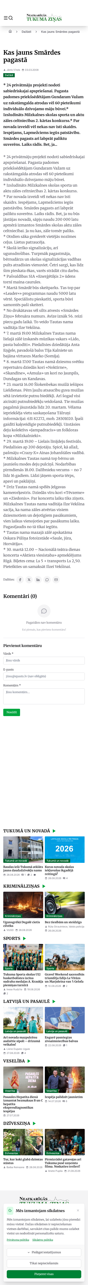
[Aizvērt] (78, 1211)
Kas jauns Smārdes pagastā (60, 31)
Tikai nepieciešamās (44, 1263)
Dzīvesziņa (11, 1153)
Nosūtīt (12, 712)
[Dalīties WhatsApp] (47, 579)
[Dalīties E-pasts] (56, 579)
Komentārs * (12, 685)
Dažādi (26, 31)
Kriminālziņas (13, 916)
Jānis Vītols (13, 69)
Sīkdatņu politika (42, 1239)
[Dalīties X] (29, 579)
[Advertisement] (44, 772)
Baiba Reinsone (15, 1167)
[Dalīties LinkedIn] (38, 579)
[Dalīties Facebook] (20, 579)
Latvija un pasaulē (15, 1031)
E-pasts (8, 669)
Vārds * (8, 654)
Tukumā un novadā (16, 860)
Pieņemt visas (44, 1274)
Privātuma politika (18, 1239)
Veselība (10, 1090)
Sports (8, 968)
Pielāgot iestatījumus (46, 1252)
